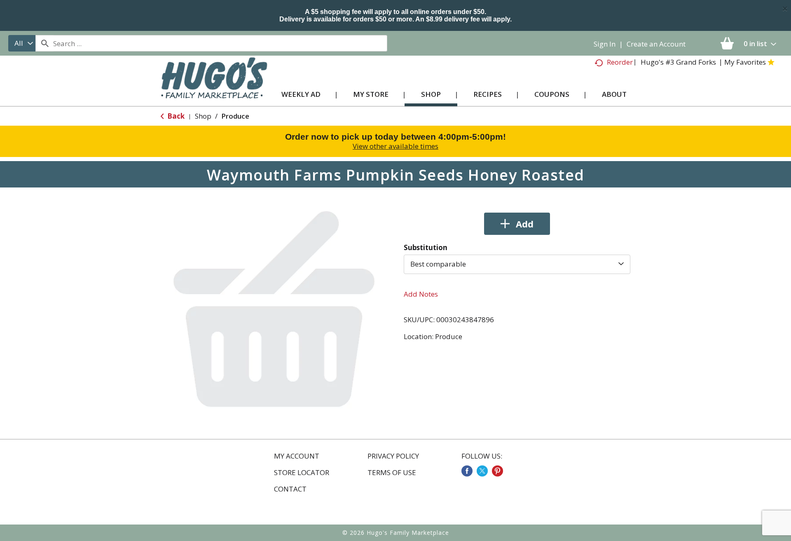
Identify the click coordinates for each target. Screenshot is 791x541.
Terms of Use (391, 472)
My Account (296, 456)
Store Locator (301, 472)
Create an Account (656, 44)
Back (175, 116)
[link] (467, 471)
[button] (517, 224)
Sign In (604, 44)
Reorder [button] (620, 62)
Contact (290, 489)
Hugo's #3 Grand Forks (678, 62)
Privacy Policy (393, 456)
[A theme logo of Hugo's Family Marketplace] (214, 86)
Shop (203, 116)
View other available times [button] (395, 146)
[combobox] (21, 43)
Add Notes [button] (421, 294)
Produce (235, 116)
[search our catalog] (44, 43)
